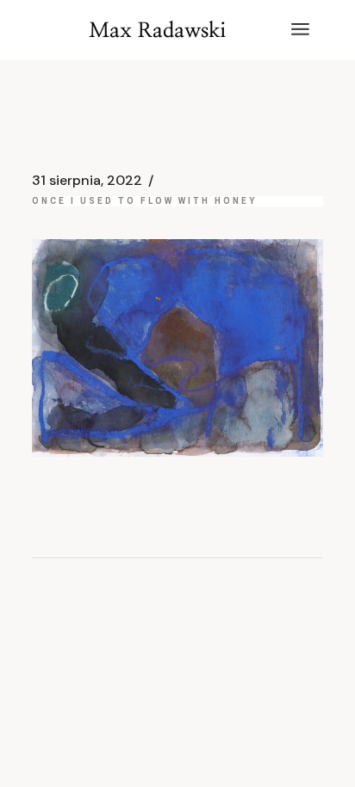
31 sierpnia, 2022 (87, 180)
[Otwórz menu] (300, 30)
